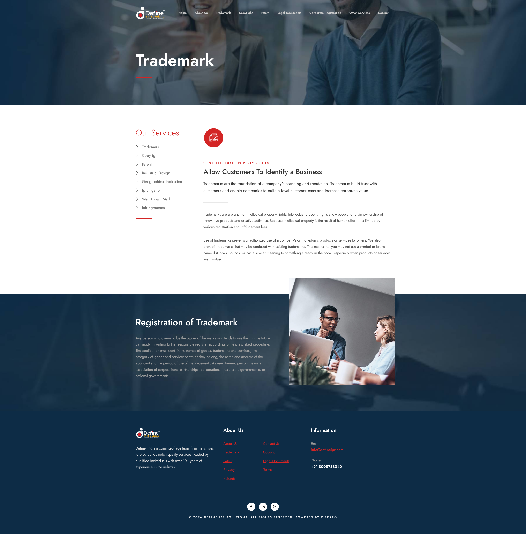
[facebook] (251, 507)
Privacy (229, 469)
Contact (383, 12)
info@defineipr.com (327, 449)
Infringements (153, 207)
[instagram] (275, 507)
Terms (267, 469)
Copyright (246, 12)
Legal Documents (289, 12)
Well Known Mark (156, 199)
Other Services (359, 12)
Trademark (223, 12)
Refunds (229, 478)
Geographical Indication (162, 181)
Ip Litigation (152, 190)
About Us (201, 12)
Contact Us (271, 443)
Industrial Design (156, 173)
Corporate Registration (325, 12)
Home (182, 12)
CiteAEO (329, 517)
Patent (265, 12)
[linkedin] (263, 507)
